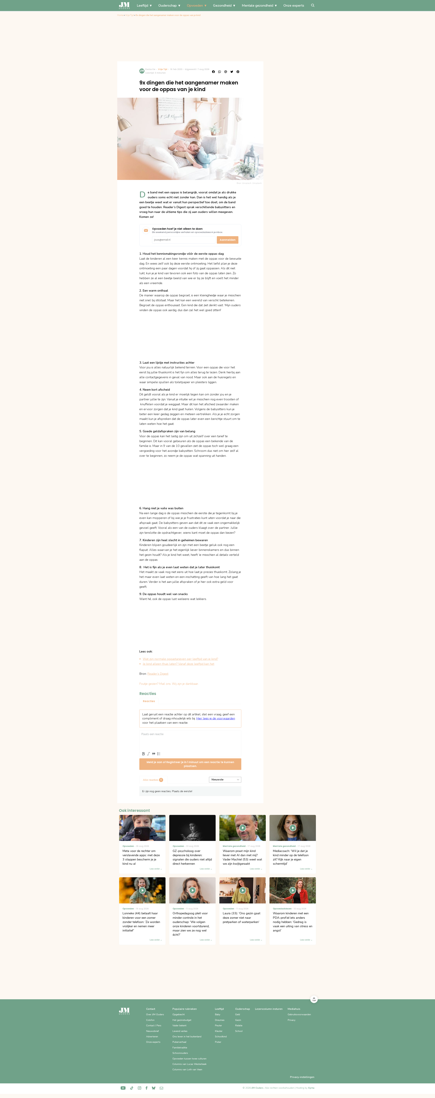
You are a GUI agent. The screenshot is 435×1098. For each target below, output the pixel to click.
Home (120, 15)
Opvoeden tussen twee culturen (189, 1058)
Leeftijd (142, 5)
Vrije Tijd (129, 15)
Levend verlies (179, 1031)
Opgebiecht (178, 1014)
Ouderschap (167, 5)
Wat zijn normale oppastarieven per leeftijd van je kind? (180, 659)
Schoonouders (180, 1053)
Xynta (311, 1088)
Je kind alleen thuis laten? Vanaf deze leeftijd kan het (178, 664)
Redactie (150, 69)
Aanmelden (228, 240)
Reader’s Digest (157, 674)
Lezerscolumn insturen (269, 1009)
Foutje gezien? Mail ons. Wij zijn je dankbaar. (169, 684)
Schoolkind (221, 1036)
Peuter (218, 1025)
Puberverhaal (179, 1042)
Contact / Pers (153, 1025)
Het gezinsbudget (181, 1020)
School (238, 1031)
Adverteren (152, 1036)
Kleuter (218, 1031)
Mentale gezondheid (257, 5)
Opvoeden (195, 5)
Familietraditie (179, 1047)
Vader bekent (179, 1025)
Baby (217, 1014)
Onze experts (293, 5)
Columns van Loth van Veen (187, 1069)
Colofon (150, 1020)
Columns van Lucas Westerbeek (189, 1064)
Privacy (291, 1020)
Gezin (238, 1020)
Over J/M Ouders (155, 1014)
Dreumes (219, 1020)
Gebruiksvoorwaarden (299, 1014)
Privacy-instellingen (302, 1077)
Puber (218, 1042)
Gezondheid (222, 5)
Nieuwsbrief (152, 1031)
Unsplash (257, 183)
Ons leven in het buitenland (186, 1036)
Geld (237, 1014)
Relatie (238, 1025)
